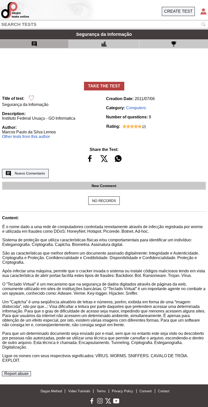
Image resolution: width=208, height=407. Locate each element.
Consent (146, 391)
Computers (136, 108)
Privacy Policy (122, 391)
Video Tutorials (79, 391)
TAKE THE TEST (104, 86)
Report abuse (16, 373)
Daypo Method (51, 391)
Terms (101, 391)
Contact (163, 391)
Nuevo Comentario (30, 173)
